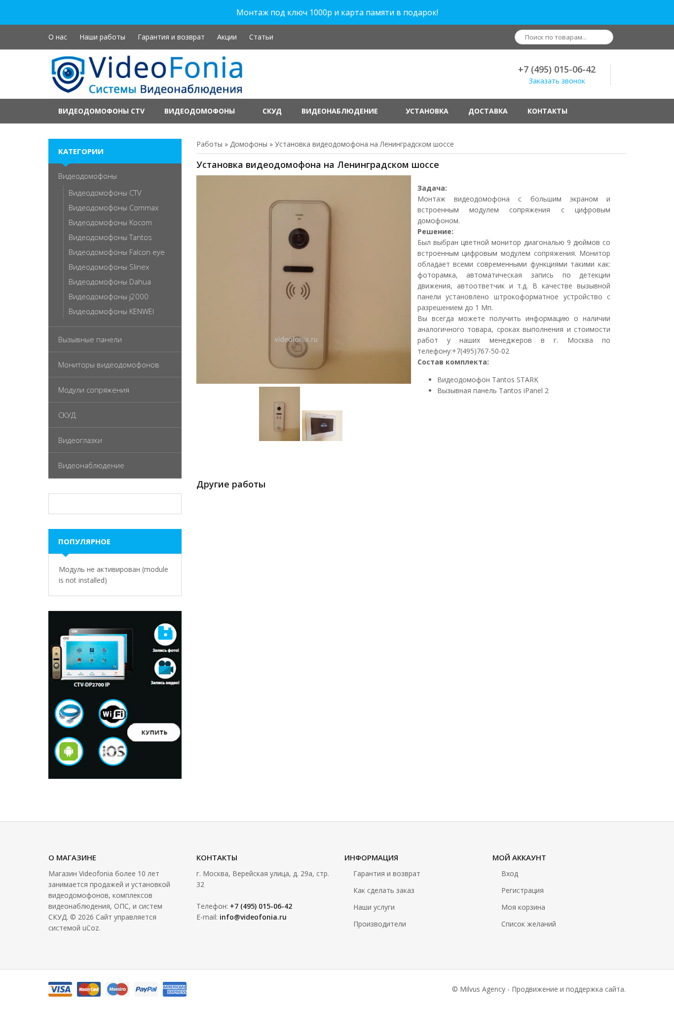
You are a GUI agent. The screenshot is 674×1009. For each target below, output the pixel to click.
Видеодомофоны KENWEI (111, 311)
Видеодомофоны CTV (105, 193)
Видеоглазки (80, 440)
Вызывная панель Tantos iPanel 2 (493, 390)
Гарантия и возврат (171, 36)
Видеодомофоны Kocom (110, 222)
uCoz (90, 927)
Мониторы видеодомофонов (108, 364)
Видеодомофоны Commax (113, 207)
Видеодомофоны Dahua (110, 281)
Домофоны (248, 144)
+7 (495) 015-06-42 (557, 69)
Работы (209, 144)
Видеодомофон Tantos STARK (487, 379)
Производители (379, 923)
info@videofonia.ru (253, 917)
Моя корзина (523, 907)
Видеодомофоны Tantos (110, 237)
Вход (509, 873)
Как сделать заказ (383, 890)
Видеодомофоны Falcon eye (117, 252)
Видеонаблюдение (91, 465)
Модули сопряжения (93, 390)
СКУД (67, 415)
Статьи (261, 36)
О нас (57, 36)
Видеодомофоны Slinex (109, 267)
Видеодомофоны (87, 176)
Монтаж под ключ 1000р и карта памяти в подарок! (337, 12)
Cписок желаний (528, 923)
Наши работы (102, 36)
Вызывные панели (90, 339)
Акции (227, 36)
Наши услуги (374, 907)
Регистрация (522, 890)
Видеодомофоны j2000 (109, 296)
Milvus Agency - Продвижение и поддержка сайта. (543, 989)
